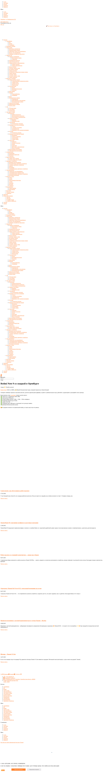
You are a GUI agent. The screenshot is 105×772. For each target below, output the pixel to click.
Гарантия (5, 5)
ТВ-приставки (12, 108)
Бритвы (11, 92)
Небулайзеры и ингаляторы (18, 100)
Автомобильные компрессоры (16, 172)
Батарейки (11, 167)
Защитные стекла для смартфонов (17, 51)
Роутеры (11, 131)
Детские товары (10, 192)
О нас (4, 1)
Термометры (15, 99)
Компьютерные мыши (14, 50)
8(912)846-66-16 (4, 21)
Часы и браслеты (10, 157)
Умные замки (15, 139)
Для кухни (11, 140)
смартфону (13, 395)
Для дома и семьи (10, 112)
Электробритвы (16, 94)
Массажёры (12, 91)
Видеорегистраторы (14, 175)
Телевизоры (12, 110)
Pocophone (11, 45)
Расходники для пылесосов (18, 117)
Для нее (8, 197)
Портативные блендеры (15, 180)
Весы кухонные (16, 148)
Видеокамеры (9, 186)
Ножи (13, 144)
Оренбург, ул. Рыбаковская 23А (8, 19)
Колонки (11, 155)
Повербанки (6, 697)
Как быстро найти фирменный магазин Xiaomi (12, 742)
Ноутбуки (8, 190)
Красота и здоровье (11, 78)
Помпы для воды (16, 143)
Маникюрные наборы (14, 104)
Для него (8, 198)
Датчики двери (12, 74)
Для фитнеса (6, 698)
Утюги (13, 126)
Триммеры (14, 95)
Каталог (5, 39)
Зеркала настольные (14, 103)
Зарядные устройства (11, 161)
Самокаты (8, 193)
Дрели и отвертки (16, 136)
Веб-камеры (12, 189)
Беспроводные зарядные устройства (18, 163)
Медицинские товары (14, 97)
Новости (5, 7)
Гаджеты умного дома (14, 76)
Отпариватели (15, 128)
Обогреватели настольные (15, 150)
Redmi (10, 43)
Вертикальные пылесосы (18, 116)
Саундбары (12, 109)
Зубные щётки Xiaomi (14, 79)
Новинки (5, 194)
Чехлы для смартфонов (14, 52)
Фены (13, 87)
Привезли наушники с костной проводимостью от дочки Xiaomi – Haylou (23, 620)
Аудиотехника (9, 152)
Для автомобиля (10, 170)
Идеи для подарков (8, 195)
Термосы (11, 185)
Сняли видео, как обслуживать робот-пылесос (15, 491)
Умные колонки (13, 70)
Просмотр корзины (18, 769)
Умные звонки (12, 73)
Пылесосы (11, 113)
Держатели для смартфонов (16, 171)
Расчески (14, 90)
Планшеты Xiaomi (10, 46)
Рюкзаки (11, 183)
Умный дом (9, 55)
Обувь (10, 177)
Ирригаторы (15, 85)
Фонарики (14, 135)
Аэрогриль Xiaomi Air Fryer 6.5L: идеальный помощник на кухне (21, 588)
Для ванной (12, 122)
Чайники (14, 141)
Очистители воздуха (14, 61)
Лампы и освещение (14, 56)
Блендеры (14, 145)
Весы (10, 96)
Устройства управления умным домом (18, 72)
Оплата (5, 4)
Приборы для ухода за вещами (16, 125)
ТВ (7, 106)
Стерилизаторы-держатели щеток (20, 81)
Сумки (10, 181)
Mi (9, 42)
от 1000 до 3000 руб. (11, 201)
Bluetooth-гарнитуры (14, 154)
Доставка (5, 3)
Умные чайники (13, 77)
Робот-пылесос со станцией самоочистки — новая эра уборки (20, 555)
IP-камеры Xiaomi (13, 69)
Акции (5, 203)
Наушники (11, 153)
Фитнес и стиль (10, 176)
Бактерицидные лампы (17, 101)
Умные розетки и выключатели (16, 63)
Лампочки (14, 59)
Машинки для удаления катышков (20, 130)
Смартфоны (9, 41)
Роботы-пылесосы (16, 114)
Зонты (10, 179)
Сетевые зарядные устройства (16, 165)
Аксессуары (9, 47)
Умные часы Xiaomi (14, 158)
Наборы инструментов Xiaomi (16, 134)
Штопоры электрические (18, 146)
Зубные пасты (15, 83)
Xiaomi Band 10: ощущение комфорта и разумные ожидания (19, 523)
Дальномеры (15, 137)
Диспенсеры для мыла (17, 123)
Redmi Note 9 (4, 390)
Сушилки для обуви (17, 127)
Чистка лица (12, 105)
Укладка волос (12, 86)
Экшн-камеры (12, 188)
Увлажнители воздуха (14, 60)
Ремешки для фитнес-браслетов (16, 54)
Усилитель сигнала (16, 132)
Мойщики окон (16, 121)
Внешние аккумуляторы (15, 162)
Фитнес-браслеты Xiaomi (15, 159)
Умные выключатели (17, 65)
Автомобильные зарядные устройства (18, 168)
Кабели (11, 166)
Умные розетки (15, 64)
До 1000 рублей (10, 199)
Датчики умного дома (14, 68)
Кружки (11, 184)
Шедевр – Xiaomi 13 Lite (8, 654)
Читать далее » (4, 498)
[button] (52, 9)
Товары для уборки (13, 118)
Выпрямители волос (17, 88)
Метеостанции (12, 66)
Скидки (5, 202)
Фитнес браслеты (7, 695)
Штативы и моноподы (14, 48)
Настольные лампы (16, 57)
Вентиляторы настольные (15, 149)
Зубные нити (15, 82)
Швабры (14, 119)
